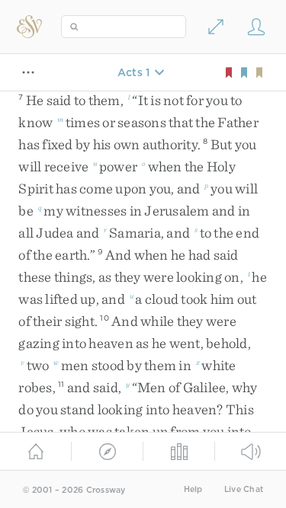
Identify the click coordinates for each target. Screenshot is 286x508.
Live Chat (243, 489)
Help (193, 489)
